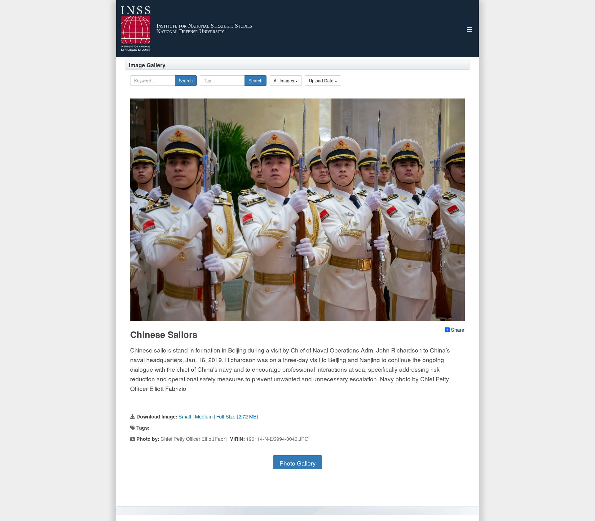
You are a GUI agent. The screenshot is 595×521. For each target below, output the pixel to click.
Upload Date (322, 80)
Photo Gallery (298, 463)
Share (457, 329)
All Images (284, 80)
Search (186, 80)
